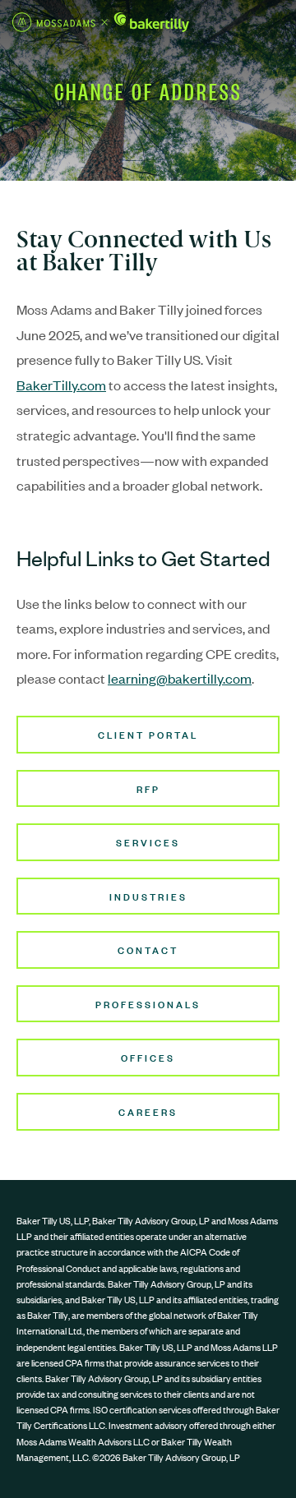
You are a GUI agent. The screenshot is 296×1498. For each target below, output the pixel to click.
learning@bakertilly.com (180, 678)
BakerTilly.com (61, 385)
